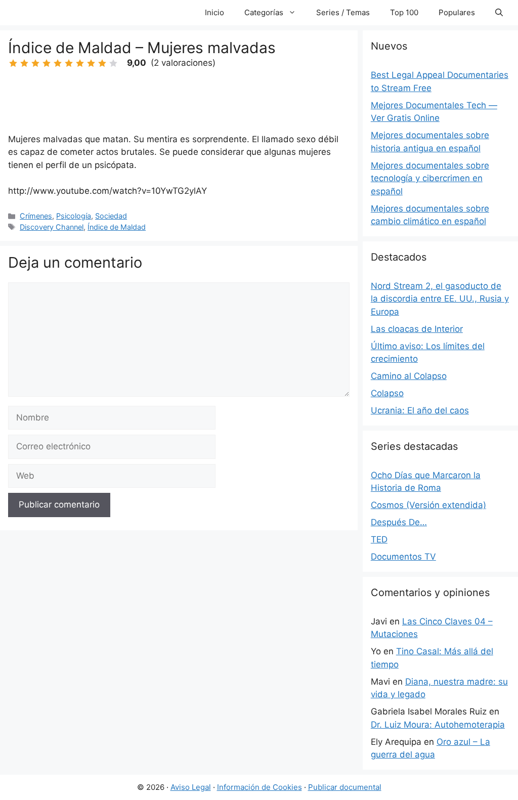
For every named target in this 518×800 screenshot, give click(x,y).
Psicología (73, 216)
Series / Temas (343, 12)
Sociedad (111, 216)
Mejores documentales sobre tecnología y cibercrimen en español (430, 178)
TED (379, 539)
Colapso (387, 393)
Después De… (399, 522)
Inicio (214, 12)
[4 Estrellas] (46, 63)
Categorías (263, 12)
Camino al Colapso (409, 376)
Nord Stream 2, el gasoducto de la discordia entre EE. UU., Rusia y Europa (440, 299)
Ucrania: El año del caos (420, 410)
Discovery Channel (51, 227)
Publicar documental (344, 787)
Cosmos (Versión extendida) (428, 505)
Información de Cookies (259, 787)
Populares (457, 12)
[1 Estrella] (13, 63)
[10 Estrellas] (113, 63)
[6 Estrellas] (69, 63)
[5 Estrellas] (58, 63)
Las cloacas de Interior (417, 329)
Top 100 (404, 12)
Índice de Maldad (117, 227)
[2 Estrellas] (24, 63)
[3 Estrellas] (35, 63)
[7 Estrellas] (80, 63)
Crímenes (36, 216)
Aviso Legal (190, 787)
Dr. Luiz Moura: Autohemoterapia (438, 725)
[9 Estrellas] (102, 63)
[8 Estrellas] (91, 63)
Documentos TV (403, 557)
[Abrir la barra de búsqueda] (499, 12)
